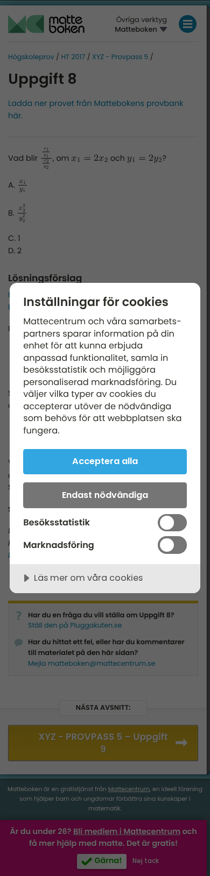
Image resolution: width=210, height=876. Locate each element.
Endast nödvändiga (105, 495)
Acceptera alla (105, 461)
